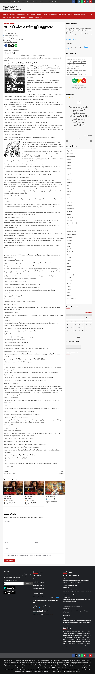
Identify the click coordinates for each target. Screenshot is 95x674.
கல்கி (68, 185)
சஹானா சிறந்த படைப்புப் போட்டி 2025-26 (77, 74)
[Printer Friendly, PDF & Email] (9, 466)
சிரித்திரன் (69, 202)
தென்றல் (69, 257)
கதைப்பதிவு (10, 1)
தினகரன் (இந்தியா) (71, 231)
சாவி (14, 33)
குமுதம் (69, 194)
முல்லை (69, 289)
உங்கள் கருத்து (47, 1)
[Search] (91, 14)
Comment (7, 521)
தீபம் (68, 254)
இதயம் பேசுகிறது (71, 156)
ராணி (68, 292)
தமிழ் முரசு (69, 220)
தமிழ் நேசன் (70, 217)
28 (82, 330)
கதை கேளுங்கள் (37, 575)
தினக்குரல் (69, 237)
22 (86, 327)
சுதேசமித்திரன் (70, 208)
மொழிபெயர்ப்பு (38, 17)
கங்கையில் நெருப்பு (72, 594)
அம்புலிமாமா (70, 153)
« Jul (78, 337)
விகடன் (69, 295)
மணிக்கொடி (70, 277)
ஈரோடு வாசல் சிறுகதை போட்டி (74, 68)
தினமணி (69, 243)
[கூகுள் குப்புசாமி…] (55, 488)
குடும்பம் (39, 14)
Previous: (9, 472)
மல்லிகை (69, 283)
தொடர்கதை (24, 17)
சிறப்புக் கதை (16, 17)
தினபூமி (69, 246)
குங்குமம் (69, 191)
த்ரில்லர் (70, 14)
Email (37, 542)
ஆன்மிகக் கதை (21, 14)
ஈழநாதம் (69, 168)
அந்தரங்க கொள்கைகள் (38, 588)
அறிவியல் (12, 14)
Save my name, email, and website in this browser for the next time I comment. (29, 555)
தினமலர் (69, 249)
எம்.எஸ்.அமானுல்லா (77, 606)
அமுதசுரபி (69, 150)
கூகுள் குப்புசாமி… (51, 496)
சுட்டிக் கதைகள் (62, 14)
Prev (67, 141)
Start (78, 138)
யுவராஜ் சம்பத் (51, 499)
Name (6, 542)
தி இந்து (69, 228)
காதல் (28, 14)
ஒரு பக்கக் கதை (7, 17)
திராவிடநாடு (70, 251)
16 (90, 324)
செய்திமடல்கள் (36, 578)
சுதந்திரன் (69, 205)
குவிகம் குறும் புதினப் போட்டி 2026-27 (76, 59)
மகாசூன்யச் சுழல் (73, 585)
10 (67, 324)
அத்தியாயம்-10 (43, 55)
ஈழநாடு (69, 165)
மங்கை (68, 272)
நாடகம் (31, 17)
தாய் (68, 225)
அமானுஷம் (5, 14)
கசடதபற (69, 176)
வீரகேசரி (69, 301)
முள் (69, 615)
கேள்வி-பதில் (17, 1)
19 (75, 327)
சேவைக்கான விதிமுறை (38, 585)
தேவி (9, 492)
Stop (79, 138)
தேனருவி (69, 260)
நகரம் (78, 575)
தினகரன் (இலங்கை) (72, 234)
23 (90, 327)
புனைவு (83, 14)
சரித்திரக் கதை (53, 14)
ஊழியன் (69, 173)
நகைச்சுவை (77, 14)
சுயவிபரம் (41, 1)
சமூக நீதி (45, 14)
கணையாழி (69, 179)
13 (79, 324)
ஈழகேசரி (69, 162)
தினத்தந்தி (69, 240)
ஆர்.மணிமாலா (9, 500)
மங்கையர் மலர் (70, 275)
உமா (68, 171)
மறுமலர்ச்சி (69, 280)
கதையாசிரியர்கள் (33, 1)
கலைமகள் (69, 182)
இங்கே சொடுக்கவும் (71, 39)
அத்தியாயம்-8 (25, 55)
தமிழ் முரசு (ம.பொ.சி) (72, 223)
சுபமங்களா (69, 211)
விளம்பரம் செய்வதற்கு (38, 582)
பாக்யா (68, 269)
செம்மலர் (69, 214)
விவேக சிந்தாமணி (71, 298)
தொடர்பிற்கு (55, 1)
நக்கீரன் (69, 266)
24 (67, 330)
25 (71, 330)
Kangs (64, 594)
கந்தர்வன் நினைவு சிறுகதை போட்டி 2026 (77, 61)
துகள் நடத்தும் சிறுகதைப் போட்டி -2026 (76, 63)
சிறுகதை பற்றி (24, 1)
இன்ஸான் (69, 159)
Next (91, 141)
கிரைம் (33, 14)
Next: (61, 472)
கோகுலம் (69, 197)
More (57, 597)
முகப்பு (4, 1)
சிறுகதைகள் (10, 6)
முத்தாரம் (69, 286)
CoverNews (69, 671)
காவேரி (69, 188)
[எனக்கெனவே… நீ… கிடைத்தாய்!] (13, 488)
